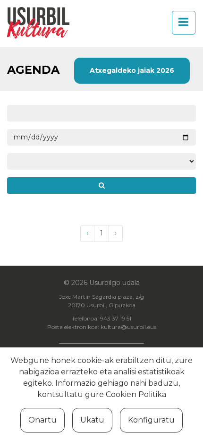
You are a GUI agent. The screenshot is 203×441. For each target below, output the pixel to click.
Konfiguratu (151, 419)
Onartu (42, 419)
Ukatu (92, 419)
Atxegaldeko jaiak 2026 (132, 70)
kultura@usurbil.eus (128, 326)
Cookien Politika (136, 394)
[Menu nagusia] (181, 23)
